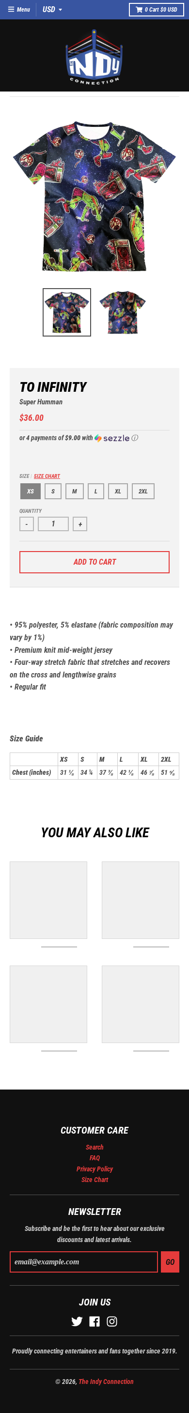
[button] (94, 438)
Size (39, 476)
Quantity (30, 511)
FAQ (95, 1158)
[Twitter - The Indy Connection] (77, 1321)
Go (170, 1262)
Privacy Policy (95, 1169)
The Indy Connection (106, 1381)
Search (95, 1147)
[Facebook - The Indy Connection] (94, 1321)
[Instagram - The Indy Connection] (112, 1321)
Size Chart (47, 476)
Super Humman (41, 402)
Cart (161, 9)
